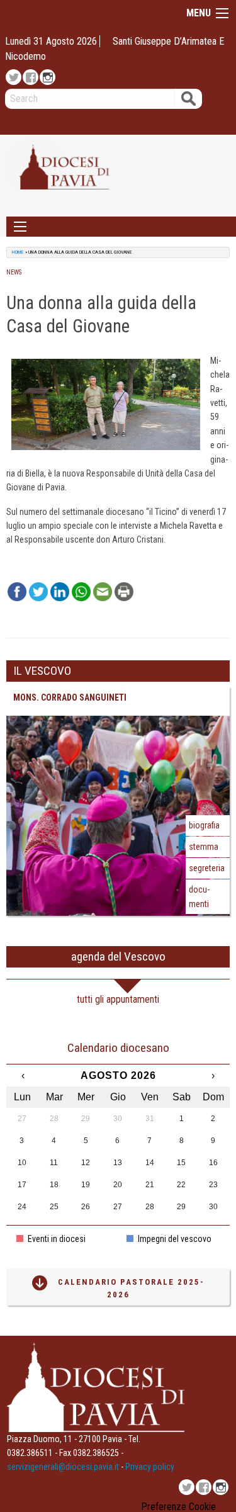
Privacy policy (149, 1467)
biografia (204, 825)
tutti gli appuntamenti (118, 999)
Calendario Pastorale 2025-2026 (131, 1288)
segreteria (207, 868)
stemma (203, 847)
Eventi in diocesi (56, 1239)
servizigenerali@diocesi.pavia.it (63, 1467)
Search (188, 98)
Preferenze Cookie (178, 1507)
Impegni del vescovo (173, 1239)
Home (18, 252)
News (13, 272)
